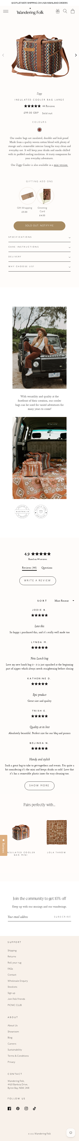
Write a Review (40, 582)
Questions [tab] (46, 568)
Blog (10, 1038)
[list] (39, 837)
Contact (12, 975)
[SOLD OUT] (24, 201)
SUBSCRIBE (62, 917)
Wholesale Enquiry (18, 981)
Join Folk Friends (16, 999)
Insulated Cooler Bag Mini (20, 854)
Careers (12, 1044)
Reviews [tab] (29, 568)
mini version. (61, 165)
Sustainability (15, 1050)
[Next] (75, 55)
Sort (43, 601)
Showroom (13, 1032)
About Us (13, 1026)
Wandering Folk (43, 1134)
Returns (12, 957)
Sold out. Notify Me (39, 226)
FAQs (10, 969)
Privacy (11, 1062)
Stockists (12, 987)
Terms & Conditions (18, 1056)
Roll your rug (14, 963)
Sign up (11, 993)
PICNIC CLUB (15, 1005)
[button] (65, 11)
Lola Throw (56, 853)
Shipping (12, 951)
